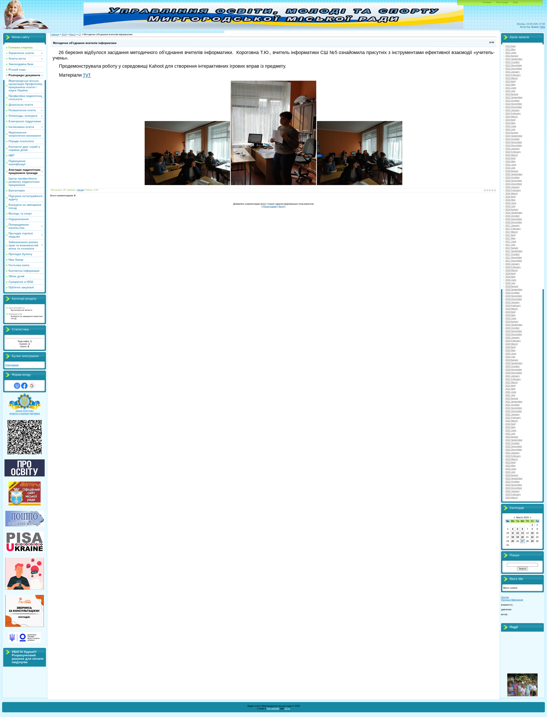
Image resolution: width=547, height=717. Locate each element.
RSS (542, 27)
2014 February (513, 113)
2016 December (513, 222)
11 (513, 533)
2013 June (510, 87)
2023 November (513, 484)
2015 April (510, 158)
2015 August (511, 171)
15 (532, 533)
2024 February (513, 494)
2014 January (512, 110)
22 (532, 537)
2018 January (512, 264)
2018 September (513, 289)
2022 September (513, 440)
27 (79, 34)
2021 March (511, 382)
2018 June (510, 280)
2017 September (513, 251)
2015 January (512, 148)
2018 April (510, 273)
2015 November (513, 180)
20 (522, 537)
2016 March (511, 193)
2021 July (510, 395)
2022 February (513, 417)
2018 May (510, 276)
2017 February (513, 228)
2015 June (510, 164)
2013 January (512, 71)
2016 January (512, 187)
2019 (64, 34)
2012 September (513, 59)
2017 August (511, 248)
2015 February (513, 151)
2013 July (510, 91)
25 (512, 541)
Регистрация (270, 206)
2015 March (511, 155)
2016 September (513, 212)
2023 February (513, 456)
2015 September (513, 174)
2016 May (510, 200)
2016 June (510, 203)
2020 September (513, 363)
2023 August (511, 475)
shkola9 (80, 190)
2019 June (510, 318)
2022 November (513, 446)
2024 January (512, 491)
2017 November (513, 257)
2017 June (510, 241)
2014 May (510, 123)
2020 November (513, 369)
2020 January (512, 337)
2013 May (510, 84)
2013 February (513, 75)
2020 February (513, 340)
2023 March (511, 459)
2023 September (513, 478)
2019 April (510, 312)
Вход (281, 206)
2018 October (512, 292)
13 (522, 533)
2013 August (511, 94)
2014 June (510, 126)
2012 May (510, 49)
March (72, 34)
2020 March (511, 344)
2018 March (511, 270)
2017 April (510, 235)
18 (512, 537)
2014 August (511, 132)
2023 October (512, 481)
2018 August (511, 286)
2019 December (513, 334)
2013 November (513, 103)
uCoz (287, 708)
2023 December (513, 488)
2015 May (510, 161)
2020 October (512, 366)
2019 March (511, 308)
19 (517, 537)
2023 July (510, 472)
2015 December (513, 184)
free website (273, 708)
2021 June (510, 392)
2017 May (510, 238)
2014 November (513, 142)
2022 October (512, 443)
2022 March (511, 420)
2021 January (512, 376)
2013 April (510, 81)
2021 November (513, 408)
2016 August (511, 209)
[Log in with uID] (17, 386)
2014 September (513, 135)
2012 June (510, 52)
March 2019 (522, 517)
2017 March (511, 232)
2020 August (511, 360)
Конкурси (14, 314)
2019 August (511, 321)
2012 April (510, 46)
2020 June (510, 353)
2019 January (512, 302)
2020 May (510, 350)
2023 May (510, 465)
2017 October (512, 254)
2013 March (511, 78)
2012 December (513, 68)
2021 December (513, 411)
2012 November (513, 65)
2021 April (510, 385)
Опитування (12, 365)
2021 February (513, 379)
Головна (486, 2)
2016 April (510, 196)
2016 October (512, 216)
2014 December (513, 145)
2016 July (510, 206)
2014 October (512, 139)
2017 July (510, 244)
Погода (505, 597)
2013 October (512, 100)
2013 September (513, 97)
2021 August (511, 398)
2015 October (512, 177)
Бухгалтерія (15, 308)
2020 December (513, 372)
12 (517, 533)
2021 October (512, 404)
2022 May (510, 427)
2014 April (510, 119)
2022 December (513, 449)
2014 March (511, 116)
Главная (54, 34)
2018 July (510, 283)
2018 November (513, 296)
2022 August (511, 436)
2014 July (510, 129)
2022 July (510, 433)
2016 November (513, 219)
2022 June (510, 430)
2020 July (510, 356)
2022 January (512, 414)
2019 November (513, 331)
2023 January (512, 452)
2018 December (513, 299)
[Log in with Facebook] (24, 386)
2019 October (512, 328)
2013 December (513, 107)
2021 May (510, 388)
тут (87, 75)
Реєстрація (502, 2)
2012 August (511, 55)
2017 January (512, 225)
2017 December (513, 260)
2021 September (513, 401)
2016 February (513, 190)
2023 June (510, 468)
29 (532, 541)
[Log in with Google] (31, 385)
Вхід (515, 2)
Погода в (512, 600)
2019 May (510, 315)
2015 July (510, 167)
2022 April (510, 424)
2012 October (512, 62)
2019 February (513, 305)
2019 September (513, 324)
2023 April (510, 462)
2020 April (510, 347)
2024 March (511, 497)
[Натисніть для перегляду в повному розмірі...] (187, 184)
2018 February (513, 267)
